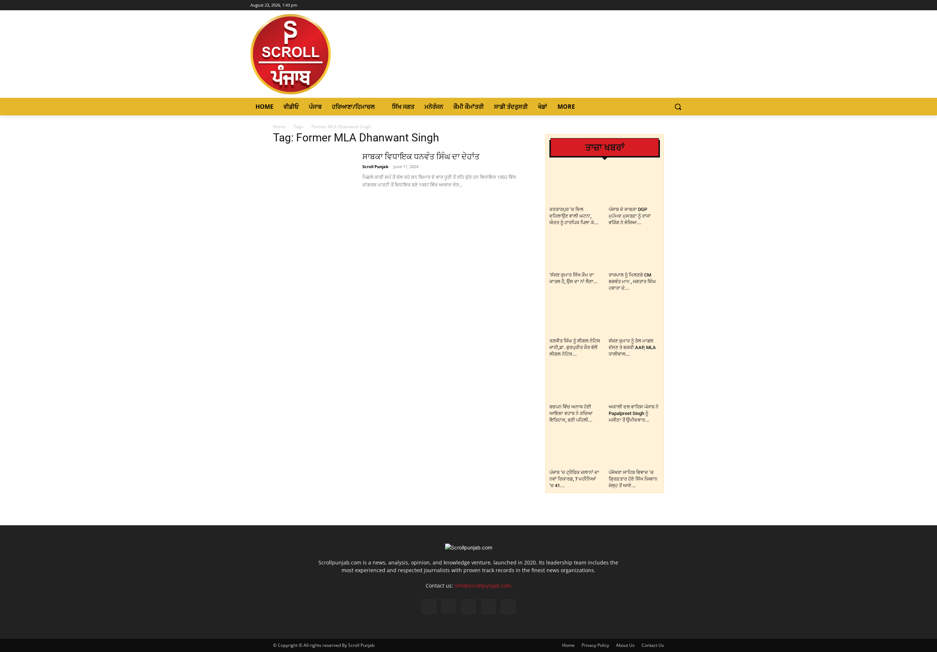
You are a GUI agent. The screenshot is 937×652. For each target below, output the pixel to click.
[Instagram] (662, 5)
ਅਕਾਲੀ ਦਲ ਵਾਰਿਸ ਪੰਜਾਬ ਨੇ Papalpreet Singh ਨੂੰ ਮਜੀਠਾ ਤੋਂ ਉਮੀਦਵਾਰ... (633, 413)
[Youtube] (682, 5)
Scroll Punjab (375, 166)
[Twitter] (672, 5)
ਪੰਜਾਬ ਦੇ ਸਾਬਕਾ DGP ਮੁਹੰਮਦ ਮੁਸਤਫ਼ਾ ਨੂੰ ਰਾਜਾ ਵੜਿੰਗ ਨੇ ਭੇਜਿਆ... (630, 216)
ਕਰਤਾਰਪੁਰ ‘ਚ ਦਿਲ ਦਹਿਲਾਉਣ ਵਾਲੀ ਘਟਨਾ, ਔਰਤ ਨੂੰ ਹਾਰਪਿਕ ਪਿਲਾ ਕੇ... (573, 216)
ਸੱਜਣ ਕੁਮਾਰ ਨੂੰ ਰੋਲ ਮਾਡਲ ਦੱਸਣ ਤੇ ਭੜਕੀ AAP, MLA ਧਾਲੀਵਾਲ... (632, 347)
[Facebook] (652, 5)
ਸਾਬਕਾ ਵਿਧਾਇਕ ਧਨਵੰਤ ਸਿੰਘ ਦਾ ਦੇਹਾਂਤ (420, 156)
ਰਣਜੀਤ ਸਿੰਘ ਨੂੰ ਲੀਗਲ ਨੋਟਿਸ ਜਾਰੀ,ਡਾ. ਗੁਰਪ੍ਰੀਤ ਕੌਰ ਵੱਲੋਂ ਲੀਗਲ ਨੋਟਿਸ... (574, 347)
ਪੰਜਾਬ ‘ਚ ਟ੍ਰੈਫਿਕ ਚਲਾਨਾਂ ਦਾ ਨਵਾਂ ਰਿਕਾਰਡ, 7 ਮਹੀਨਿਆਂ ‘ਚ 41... (574, 479)
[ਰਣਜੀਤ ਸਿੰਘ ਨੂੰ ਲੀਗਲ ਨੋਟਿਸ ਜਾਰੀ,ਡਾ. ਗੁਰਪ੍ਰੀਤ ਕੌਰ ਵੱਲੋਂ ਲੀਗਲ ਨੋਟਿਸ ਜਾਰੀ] (575, 317)
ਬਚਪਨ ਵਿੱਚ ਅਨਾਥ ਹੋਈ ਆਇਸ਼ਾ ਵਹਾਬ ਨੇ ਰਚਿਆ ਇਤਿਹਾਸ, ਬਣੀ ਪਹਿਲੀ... (571, 413)
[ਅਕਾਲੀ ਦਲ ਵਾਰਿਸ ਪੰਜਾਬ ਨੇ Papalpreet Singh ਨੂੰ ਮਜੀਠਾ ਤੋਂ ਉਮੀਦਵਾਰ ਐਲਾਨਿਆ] (634, 383)
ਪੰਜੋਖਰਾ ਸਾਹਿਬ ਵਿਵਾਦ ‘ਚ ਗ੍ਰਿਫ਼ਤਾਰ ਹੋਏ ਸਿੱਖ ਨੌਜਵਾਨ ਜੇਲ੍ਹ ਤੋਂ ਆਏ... (633, 479)
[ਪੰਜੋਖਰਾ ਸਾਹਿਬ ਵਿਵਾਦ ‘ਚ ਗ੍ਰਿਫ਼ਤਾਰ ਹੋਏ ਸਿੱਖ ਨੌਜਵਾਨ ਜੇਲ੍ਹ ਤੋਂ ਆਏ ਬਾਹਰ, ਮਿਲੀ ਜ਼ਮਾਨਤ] (634, 449)
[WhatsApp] (488, 606)
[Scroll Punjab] (315, 54)
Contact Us (653, 645)
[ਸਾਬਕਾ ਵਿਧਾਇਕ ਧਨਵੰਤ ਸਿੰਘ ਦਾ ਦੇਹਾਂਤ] (313, 179)
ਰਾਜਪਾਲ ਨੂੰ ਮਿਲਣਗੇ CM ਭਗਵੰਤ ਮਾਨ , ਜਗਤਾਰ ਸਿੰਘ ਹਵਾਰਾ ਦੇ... (632, 281)
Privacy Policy (595, 645)
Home (279, 126)
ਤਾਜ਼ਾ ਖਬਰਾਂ (604, 147)
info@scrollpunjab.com (483, 585)
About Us (625, 645)
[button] (678, 106)
